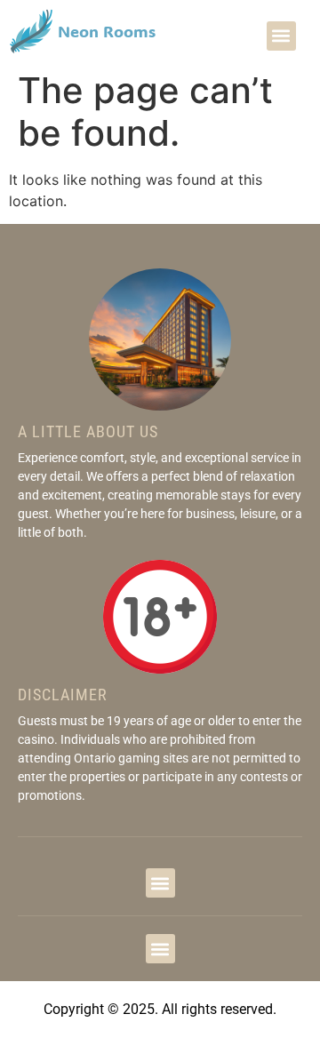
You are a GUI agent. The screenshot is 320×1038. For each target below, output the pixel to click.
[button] (281, 36)
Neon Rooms (107, 31)
